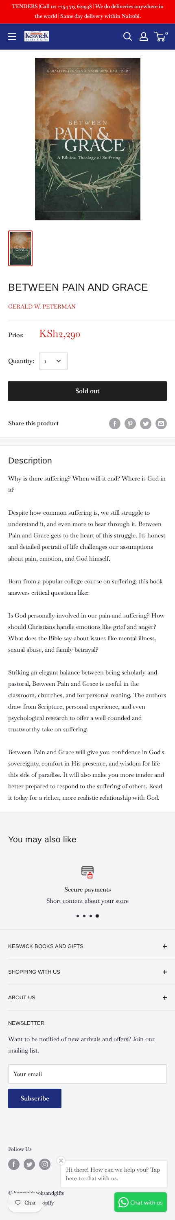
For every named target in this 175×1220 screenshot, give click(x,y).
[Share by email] (161, 423)
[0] (160, 36)
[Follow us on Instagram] (44, 1164)
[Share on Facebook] (114, 423)
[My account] (144, 36)
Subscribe (34, 1098)
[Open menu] (12, 36)
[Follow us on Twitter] (29, 1164)
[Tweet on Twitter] (145, 423)
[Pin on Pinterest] (130, 423)
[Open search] (127, 36)
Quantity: (21, 361)
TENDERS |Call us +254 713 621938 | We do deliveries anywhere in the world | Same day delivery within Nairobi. (88, 11)
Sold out (87, 391)
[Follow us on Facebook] (14, 1164)
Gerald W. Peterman (42, 306)
